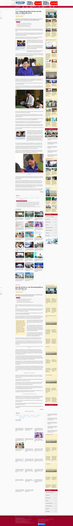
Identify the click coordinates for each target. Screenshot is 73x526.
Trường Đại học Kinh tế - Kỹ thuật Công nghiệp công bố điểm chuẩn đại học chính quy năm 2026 (52, 151)
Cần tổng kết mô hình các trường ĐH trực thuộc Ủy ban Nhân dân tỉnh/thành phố (48, 94)
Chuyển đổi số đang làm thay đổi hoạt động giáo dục (54, 85)
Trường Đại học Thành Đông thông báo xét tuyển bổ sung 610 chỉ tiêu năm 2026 (29, 269)
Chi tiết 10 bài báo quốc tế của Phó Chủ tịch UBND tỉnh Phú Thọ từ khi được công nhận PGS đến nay (48, 56)
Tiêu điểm (23, 7)
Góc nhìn (27, 7)
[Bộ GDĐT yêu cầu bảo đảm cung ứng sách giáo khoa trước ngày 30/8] (29, 224)
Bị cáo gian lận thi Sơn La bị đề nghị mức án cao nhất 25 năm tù (24, 24)
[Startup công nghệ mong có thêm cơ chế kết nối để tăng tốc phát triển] (54, 198)
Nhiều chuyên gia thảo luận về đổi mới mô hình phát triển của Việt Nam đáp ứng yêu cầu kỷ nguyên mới (38, 270)
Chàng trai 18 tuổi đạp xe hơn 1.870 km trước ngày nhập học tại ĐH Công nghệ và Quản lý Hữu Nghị (39, 229)
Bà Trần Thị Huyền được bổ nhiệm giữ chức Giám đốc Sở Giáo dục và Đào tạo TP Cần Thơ (50, 47)
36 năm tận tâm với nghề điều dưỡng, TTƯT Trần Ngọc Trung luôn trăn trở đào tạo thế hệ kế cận (54, 182)
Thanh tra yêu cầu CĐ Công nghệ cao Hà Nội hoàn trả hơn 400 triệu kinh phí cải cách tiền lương (28, 202)
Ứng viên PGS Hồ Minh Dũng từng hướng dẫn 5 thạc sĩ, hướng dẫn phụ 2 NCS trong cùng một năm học (48, 65)
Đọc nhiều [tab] (51, 404)
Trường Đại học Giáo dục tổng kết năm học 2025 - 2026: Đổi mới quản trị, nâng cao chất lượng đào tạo (19, 259)
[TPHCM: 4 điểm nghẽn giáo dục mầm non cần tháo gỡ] (54, 110)
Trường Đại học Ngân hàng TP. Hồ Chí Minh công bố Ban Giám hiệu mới (54, 55)
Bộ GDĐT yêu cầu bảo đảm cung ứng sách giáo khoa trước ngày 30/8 (29, 229)
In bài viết (18, 195)
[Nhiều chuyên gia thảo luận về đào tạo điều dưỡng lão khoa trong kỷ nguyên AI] (29, 214)
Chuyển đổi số (48, 188)
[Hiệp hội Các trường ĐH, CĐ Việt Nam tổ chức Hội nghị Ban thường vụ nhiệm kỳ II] (48, 81)
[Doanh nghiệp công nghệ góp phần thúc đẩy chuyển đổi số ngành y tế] (54, 206)
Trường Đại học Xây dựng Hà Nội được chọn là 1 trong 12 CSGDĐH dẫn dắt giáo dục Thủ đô (19, 280)
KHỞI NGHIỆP (48, 235)
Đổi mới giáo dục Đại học (50, 216)
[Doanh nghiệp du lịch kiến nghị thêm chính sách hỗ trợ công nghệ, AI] (48, 198)
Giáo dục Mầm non (49, 99)
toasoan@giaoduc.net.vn (55, 0)
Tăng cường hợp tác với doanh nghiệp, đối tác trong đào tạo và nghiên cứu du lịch (50, 77)
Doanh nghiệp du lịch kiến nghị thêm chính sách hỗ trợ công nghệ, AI (48, 202)
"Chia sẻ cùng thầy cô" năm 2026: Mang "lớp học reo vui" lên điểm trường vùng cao (50, 165)
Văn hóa (50, 7)
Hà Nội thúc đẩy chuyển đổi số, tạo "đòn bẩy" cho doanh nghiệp (51, 195)
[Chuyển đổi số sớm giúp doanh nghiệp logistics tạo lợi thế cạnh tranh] (48, 206)
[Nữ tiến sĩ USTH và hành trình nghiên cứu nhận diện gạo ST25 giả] (54, 169)
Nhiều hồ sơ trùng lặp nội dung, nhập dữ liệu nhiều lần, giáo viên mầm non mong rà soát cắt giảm (48, 124)
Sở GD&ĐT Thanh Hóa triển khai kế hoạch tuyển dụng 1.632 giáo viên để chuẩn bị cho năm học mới (39, 239)
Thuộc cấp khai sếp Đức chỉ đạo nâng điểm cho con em (23, 25)
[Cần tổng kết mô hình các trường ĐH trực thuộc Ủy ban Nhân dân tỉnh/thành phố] (48, 90)
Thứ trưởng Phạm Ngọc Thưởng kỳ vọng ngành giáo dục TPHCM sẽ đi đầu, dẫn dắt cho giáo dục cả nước (39, 259)
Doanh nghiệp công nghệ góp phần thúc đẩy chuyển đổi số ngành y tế (54, 210)
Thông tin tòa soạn (23, 0)
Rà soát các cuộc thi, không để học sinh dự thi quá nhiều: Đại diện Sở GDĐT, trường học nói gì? (48, 34)
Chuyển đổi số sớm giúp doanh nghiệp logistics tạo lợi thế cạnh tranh (48, 210)
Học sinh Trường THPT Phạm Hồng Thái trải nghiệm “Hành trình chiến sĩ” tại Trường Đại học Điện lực (29, 259)
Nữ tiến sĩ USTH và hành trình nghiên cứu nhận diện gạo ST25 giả (54, 173)
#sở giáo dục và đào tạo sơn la (22, 472)
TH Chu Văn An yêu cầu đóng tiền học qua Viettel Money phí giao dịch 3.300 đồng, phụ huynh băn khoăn (19, 229)
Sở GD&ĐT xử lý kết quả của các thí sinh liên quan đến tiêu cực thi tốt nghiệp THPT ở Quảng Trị (28, 204)
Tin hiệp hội (48, 70)
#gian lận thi (20, 197)
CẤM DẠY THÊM (48, 222)
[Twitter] (1, 16)
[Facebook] (1, 14)
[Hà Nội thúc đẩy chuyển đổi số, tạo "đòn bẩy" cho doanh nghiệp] (51, 192)
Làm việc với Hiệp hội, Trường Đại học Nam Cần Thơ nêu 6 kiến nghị (54, 94)
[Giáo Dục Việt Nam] (20, 3)
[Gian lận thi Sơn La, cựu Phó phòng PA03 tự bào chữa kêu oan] (20, 43)
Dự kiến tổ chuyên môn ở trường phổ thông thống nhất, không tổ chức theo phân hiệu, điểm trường (52, 143)
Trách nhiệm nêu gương (33, 7)
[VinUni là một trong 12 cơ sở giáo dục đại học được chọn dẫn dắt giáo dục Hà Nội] (29, 275)
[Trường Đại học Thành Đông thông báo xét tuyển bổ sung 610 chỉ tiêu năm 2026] (29, 265)
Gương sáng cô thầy (49, 158)
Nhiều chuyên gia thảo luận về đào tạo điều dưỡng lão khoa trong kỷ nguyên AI (29, 218)
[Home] (1, 12)
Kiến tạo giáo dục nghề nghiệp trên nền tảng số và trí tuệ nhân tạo (19, 269)
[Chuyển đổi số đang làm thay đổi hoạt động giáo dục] (54, 81)
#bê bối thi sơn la (38, 197)
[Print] (1, 18)
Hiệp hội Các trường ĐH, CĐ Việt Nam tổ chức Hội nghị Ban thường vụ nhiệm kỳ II (48, 86)
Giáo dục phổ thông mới (50, 9)
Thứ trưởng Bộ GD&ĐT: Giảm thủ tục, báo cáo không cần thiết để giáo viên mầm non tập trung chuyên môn (54, 124)
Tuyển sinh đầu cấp (49, 230)
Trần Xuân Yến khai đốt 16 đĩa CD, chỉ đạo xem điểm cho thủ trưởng (25, 302)
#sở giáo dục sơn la (32, 197)
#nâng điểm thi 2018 (21, 199)
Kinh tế (54, 7)
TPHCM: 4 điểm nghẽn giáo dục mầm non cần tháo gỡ (54, 113)
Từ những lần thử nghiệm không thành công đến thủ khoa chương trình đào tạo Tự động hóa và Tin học (29, 249)
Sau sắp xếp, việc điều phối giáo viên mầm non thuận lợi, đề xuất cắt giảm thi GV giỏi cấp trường (48, 114)
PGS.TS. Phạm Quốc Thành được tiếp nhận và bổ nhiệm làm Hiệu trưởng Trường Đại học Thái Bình (54, 65)
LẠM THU (47, 224)
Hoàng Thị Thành (31, 45)
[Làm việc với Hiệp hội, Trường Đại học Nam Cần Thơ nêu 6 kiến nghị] (54, 90)
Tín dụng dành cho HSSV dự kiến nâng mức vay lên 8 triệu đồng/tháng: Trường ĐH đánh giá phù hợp (19, 249)
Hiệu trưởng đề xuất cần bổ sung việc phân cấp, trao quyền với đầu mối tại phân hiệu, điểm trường (48, 25)
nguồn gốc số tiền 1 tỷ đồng (37, 147)
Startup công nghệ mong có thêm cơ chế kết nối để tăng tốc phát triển (54, 202)
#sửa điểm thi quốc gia (26, 197)
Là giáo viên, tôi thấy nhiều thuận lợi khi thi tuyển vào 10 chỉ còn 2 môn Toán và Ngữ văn (19, 239)
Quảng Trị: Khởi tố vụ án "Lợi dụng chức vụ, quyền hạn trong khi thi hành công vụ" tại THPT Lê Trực (28, 206)
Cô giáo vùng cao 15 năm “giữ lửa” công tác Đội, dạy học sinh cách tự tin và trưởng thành (48, 182)
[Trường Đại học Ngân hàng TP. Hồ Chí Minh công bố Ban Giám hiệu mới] (54, 51)
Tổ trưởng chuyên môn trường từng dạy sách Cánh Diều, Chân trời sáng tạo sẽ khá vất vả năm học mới (29, 239)
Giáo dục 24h (19, 7)
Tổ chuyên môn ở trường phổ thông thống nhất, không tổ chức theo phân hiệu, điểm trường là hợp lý (51, 16)
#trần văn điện (29, 472)
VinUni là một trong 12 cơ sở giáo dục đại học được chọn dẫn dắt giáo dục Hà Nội (29, 280)
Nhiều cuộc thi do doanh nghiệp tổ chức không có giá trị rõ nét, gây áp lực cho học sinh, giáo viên (54, 34)
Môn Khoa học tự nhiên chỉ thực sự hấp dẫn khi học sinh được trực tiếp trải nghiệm (48, 174)
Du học (39, 7)
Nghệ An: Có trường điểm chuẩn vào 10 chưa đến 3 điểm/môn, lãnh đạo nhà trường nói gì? (54, 25)
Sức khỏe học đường (44, 7)
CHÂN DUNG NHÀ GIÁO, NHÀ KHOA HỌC (51, 40)
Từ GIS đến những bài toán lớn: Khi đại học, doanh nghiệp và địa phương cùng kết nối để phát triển (19, 219)
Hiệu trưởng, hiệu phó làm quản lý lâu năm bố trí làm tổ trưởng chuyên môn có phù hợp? (52, 139)
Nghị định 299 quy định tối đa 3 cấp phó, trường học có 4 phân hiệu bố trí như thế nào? (52, 147)
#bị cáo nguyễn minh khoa (35, 472)
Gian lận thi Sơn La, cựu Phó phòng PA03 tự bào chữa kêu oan (24, 23)
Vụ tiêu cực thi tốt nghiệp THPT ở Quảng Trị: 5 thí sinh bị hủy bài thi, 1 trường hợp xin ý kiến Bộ (28, 203)
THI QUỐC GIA (48, 219)
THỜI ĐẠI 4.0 (47, 508)
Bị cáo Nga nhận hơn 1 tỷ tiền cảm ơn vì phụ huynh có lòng (23, 26)
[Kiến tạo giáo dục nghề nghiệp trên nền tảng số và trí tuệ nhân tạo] (19, 265)
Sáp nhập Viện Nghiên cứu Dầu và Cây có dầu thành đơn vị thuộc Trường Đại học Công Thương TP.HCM (39, 219)
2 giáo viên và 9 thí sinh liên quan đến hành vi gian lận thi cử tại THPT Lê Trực (26, 205)
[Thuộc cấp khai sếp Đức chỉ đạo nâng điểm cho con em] (20, 134)
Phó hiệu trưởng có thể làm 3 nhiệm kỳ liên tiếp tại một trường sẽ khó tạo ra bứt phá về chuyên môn (52, 155)
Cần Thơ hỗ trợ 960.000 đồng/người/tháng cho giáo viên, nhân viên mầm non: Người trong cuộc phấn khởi (50, 105)
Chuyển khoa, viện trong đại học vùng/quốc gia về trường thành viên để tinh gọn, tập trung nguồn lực (39, 249)
